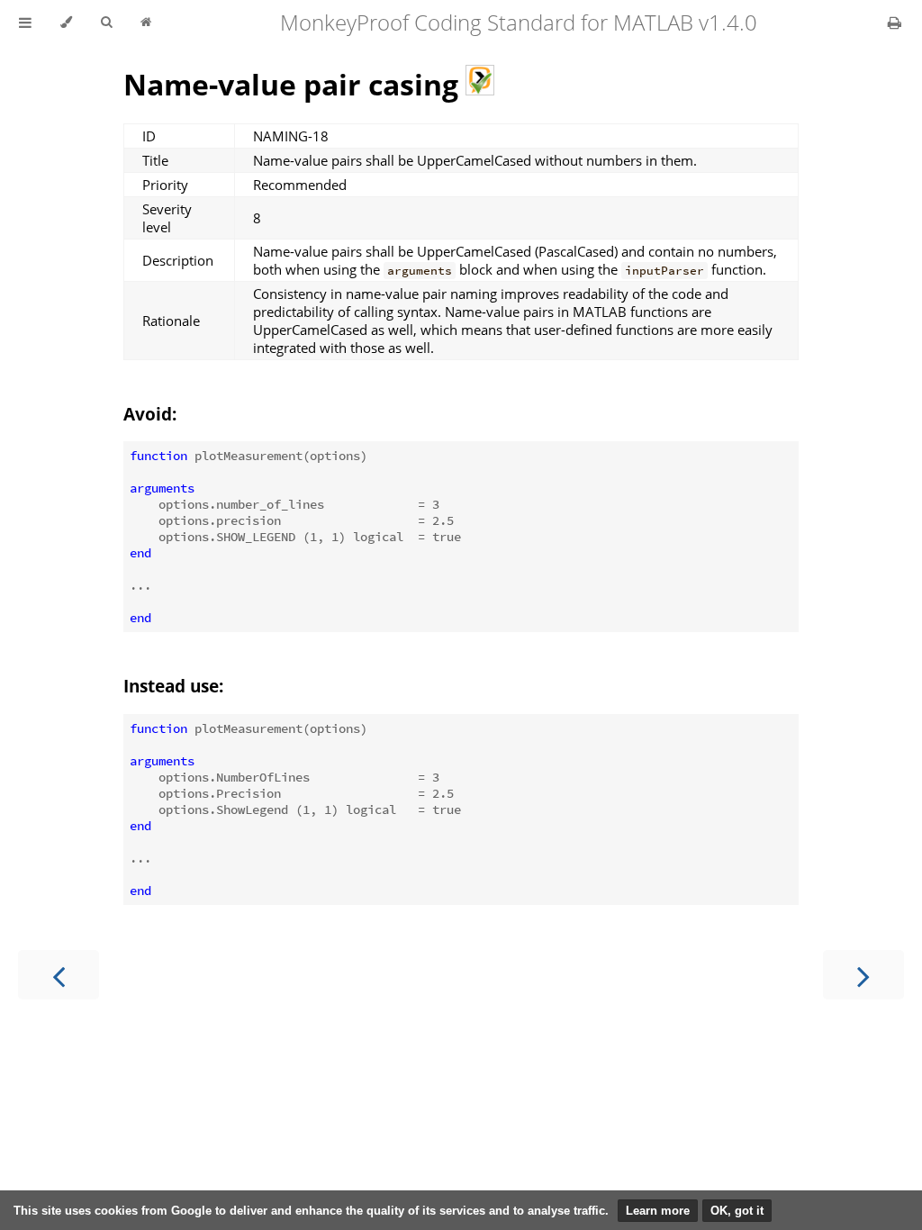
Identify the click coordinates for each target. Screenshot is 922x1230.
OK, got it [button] (737, 1210)
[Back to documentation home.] (146, 22)
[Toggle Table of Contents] (25, 22)
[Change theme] (66, 22)
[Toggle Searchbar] (106, 22)
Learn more (658, 1210)
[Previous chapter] (58, 974)
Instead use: (173, 685)
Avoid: (149, 413)
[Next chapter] (863, 974)
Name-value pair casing (294, 84)
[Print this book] (894, 22)
